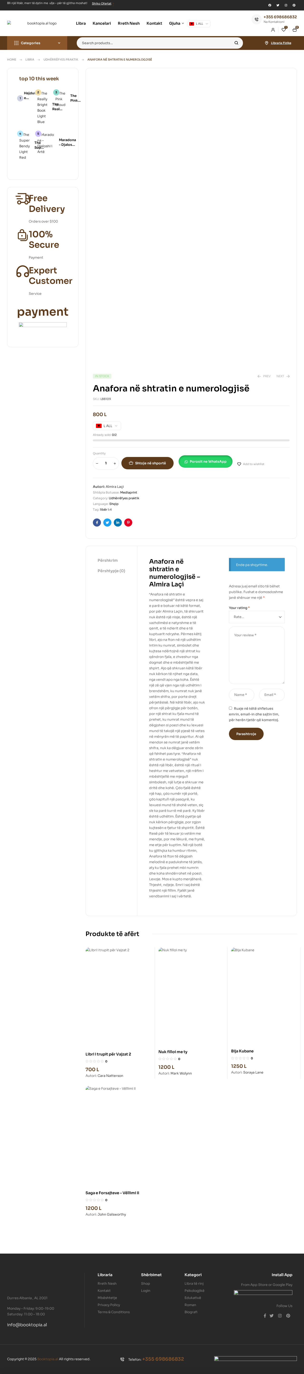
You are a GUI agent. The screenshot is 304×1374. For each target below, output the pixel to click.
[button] (207, 462)
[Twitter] (278, 5)
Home (11, 59)
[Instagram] (286, 5)
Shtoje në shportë (150, 463)
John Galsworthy (112, 1214)
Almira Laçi (115, 487)
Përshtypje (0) (111, 570)
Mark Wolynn (181, 1073)
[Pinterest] (294, 5)
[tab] (111, 561)
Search (236, 43)
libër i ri (106, 510)
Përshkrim (108, 560)
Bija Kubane (242, 1051)
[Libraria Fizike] (267, 43)
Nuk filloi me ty (172, 1051)
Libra (29, 59)
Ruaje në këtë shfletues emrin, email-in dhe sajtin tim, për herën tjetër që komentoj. (254, 714)
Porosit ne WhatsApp (208, 461)
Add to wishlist (253, 464)
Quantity (99, 453)
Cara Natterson (110, 1076)
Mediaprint (128, 492)
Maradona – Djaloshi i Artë (67, 145)
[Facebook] (270, 5)
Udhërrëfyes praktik (60, 59)
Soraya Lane (253, 1072)
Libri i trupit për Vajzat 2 (108, 1054)
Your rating (239, 608)
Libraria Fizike (281, 43)
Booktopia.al (47, 1359)
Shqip (114, 504)
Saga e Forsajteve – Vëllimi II (112, 1192)
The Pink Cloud (75, 100)
